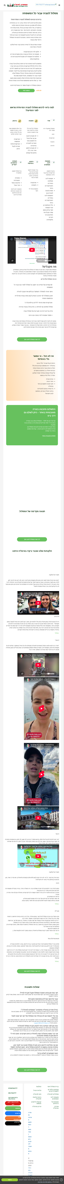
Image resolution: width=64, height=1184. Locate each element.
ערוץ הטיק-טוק (17, 1123)
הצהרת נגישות (30, 1150)
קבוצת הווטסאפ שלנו (18, 1108)
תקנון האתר (30, 1124)
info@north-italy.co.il (13, 1098)
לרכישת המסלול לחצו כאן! (32, 339)
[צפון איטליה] (17, 5)
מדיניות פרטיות (30, 1116)
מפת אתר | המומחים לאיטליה (30, 1136)
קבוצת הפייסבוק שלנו (18, 1113)
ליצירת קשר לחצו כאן (13, 1103)
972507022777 (12, 1088)
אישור (10, 1179)
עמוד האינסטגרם (17, 1118)
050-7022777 (12, 1093)
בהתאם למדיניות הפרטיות (45, 1182)
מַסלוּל (56, 633)
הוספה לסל (26, 90)
